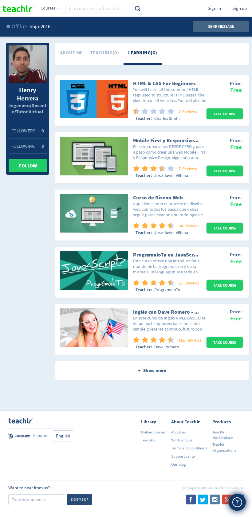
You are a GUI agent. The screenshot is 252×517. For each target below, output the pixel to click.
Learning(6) (142, 52)
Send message (221, 26)
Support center (183, 456)
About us (178, 432)
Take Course (224, 114)
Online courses (153, 432)
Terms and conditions (189, 448)
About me (71, 52)
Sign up (239, 8)
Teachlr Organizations (224, 447)
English (63, 436)
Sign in (214, 8)
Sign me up (80, 499)
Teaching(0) (104, 52)
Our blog (178, 464)
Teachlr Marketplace (222, 434)
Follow (28, 166)
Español (41, 435)
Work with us (181, 440)
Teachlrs (148, 440)
